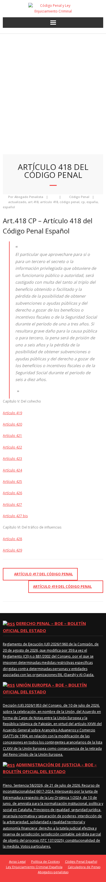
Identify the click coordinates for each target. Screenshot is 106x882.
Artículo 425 (12, 481)
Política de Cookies (45, 861)
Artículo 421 (12, 435)
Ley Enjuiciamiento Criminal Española (34, 867)
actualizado (17, 202)
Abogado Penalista (28, 197)
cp (83, 202)
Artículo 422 (12, 447)
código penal (69, 202)
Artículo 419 (12, 413)
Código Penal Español (81, 861)
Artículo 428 (12, 538)
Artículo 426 (12, 493)
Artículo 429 (12, 550)
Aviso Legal (17, 861)
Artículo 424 (12, 470)
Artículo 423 (12, 458)
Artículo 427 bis (15, 515)
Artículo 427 (12, 504)
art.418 (33, 202)
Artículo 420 (12, 424)
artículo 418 (49, 202)
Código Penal (79, 197)
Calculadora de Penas (84, 867)
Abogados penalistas (53, 872)
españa (92, 202)
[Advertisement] (53, 90)
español (9, 207)
